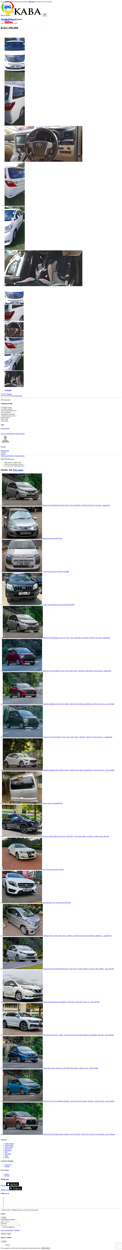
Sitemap (7, 1166)
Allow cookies (46, 1248)
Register (7, 21)
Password (4, 1223)
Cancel (3, 1233)
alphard (7, 428)
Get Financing (5, 35)
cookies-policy (9, 1145)
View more (18, 470)
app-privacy (8, 1149)
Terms (6, 1155)
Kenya (8, 1245)
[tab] (63, 390)
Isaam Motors (5, 450)
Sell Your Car (9, 22)
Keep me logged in (8, 1227)
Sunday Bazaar (9, 1143)
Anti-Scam (8, 1154)
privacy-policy (9, 1147)
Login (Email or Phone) (8, 1219)
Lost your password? (7, 1230)
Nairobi (9, 394)
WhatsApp (11, 433)
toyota (3, 428)
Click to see (4, 433)
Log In (7, 19)
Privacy (7, 1157)
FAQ (6, 1152)
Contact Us (8, 1165)
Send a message (20, 433)
